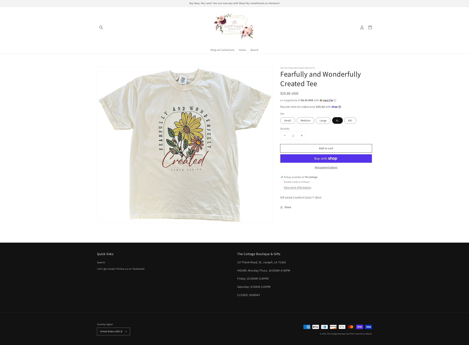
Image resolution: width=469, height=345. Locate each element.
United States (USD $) (111, 331)
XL (337, 120)
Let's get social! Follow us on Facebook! (121, 268)
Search (101, 262)
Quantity (284, 128)
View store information (297, 187)
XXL (350, 120)
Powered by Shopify (363, 334)
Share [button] (288, 207)
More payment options (326, 167)
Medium (306, 120)
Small (287, 120)
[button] (101, 27)
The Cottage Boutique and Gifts (340, 334)
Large (323, 120)
